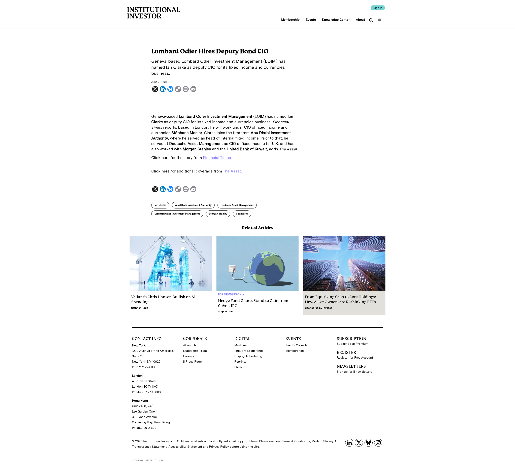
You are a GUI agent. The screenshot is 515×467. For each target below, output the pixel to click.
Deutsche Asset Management (237, 205)
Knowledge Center (336, 20)
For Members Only (231, 294)
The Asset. (232, 171)
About (360, 20)
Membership (290, 20)
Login (160, 460)
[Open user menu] (380, 18)
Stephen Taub (139, 307)
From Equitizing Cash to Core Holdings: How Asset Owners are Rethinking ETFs (340, 299)
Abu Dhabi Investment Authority (193, 205)
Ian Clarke (160, 205)
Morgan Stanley (218, 213)
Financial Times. (217, 157)
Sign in (377, 7)
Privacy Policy (219, 447)
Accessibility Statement (185, 447)
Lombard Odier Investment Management (177, 213)
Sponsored (242, 213)
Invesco (327, 307)
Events (311, 20)
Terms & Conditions (296, 441)
